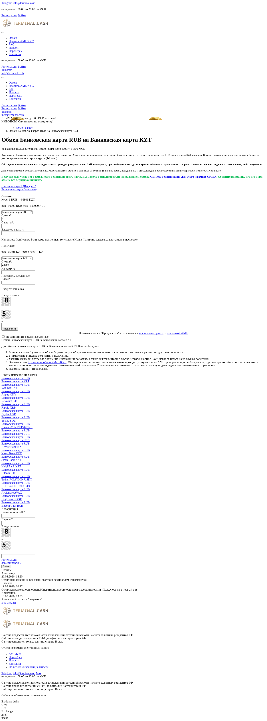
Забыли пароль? (11, 562)
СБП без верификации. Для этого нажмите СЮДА (183, 176)
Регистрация (9, 559)
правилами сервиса (151, 333)
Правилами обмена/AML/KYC (47, 362)
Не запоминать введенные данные (26, 336)
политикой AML (177, 333)
